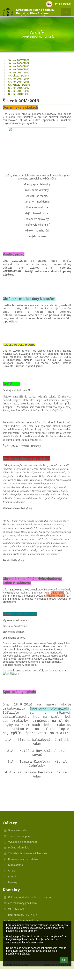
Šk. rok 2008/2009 (18, 63)
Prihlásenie (63, 4)
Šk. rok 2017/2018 (18, 90)
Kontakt (12, 876)
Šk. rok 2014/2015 (18, 81)
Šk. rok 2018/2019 (18, 93)
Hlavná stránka (31, 36)
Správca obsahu (17, 830)
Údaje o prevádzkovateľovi (23, 859)
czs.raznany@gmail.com (22, 903)
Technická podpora (19, 836)
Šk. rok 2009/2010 (18, 66)
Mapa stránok (16, 864)
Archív (49, 36)
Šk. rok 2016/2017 (18, 87)
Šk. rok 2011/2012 (18, 72)
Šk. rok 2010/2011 (18, 69)
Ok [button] (63, 960)
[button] (49, 4)
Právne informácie (18, 847)
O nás (11, 870)
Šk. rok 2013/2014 (18, 78)
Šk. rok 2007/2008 (18, 60)
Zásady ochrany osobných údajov (27, 853)
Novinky (12, 882)
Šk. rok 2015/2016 (19, 84)
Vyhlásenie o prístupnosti (22, 841)
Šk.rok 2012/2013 (18, 75)
